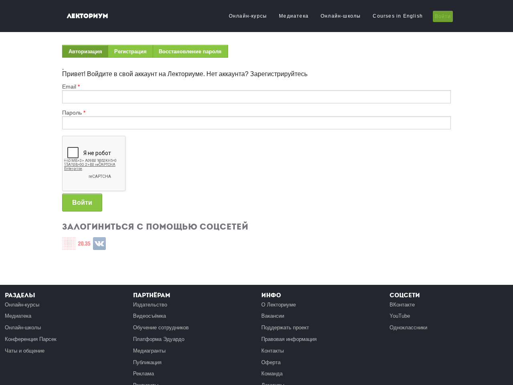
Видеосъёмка (149, 316)
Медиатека (294, 16)
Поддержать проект (285, 328)
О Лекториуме (278, 305)
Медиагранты (149, 351)
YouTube (400, 316)
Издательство (150, 305)
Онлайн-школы (341, 16)
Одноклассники (408, 328)
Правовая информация (289, 339)
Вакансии (272, 316)
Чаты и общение (24, 351)
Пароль (73, 112)
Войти (443, 16)
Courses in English (398, 16)
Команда (272, 374)
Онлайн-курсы (248, 16)
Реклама (143, 374)
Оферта (271, 362)
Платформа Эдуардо (158, 339)
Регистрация (130, 51)
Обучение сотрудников (161, 328)
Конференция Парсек (31, 339)
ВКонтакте (402, 305)
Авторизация (88, 53)
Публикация (147, 362)
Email (71, 86)
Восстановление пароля (190, 51)
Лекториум (87, 16)
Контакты (272, 351)
